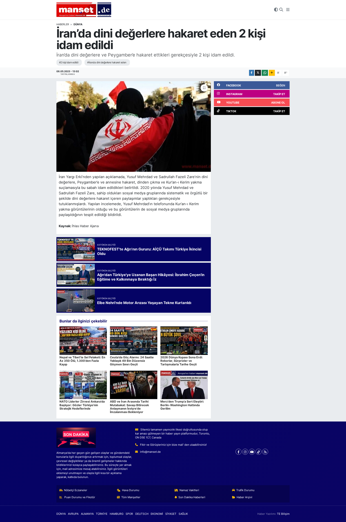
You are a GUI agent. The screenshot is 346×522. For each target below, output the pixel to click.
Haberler (62, 24)
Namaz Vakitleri (189, 490)
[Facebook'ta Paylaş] (251, 73)
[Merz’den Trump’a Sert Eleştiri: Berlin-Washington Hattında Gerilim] (184, 384)
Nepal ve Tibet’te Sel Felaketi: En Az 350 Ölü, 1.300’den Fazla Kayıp (82, 360)
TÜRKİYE (101, 514)
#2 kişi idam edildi (68, 62)
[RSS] (265, 452)
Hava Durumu (130, 490)
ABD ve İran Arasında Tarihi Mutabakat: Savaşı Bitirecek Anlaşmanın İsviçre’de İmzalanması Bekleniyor (129, 407)
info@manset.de (150, 451)
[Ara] (281, 9)
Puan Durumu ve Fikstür (79, 497)
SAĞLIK (183, 514)
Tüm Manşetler (130, 497)
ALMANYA (87, 514)
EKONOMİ (157, 514)
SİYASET (170, 514)
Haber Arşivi (244, 497)
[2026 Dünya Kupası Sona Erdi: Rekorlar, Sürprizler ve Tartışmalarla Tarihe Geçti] (184, 340)
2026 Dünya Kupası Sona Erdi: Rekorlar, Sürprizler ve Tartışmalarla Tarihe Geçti (181, 360)
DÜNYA (78, 24)
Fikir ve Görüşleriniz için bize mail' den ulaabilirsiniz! (173, 444)
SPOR (129, 514)
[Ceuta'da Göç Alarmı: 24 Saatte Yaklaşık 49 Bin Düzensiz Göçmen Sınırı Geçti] (133, 340)
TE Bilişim (283, 514)
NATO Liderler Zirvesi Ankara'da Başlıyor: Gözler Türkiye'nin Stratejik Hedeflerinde (82, 405)
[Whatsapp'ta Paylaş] (265, 73)
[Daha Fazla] (272, 73)
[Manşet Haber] (83, 10)
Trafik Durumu (245, 490)
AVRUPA (73, 514)
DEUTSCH (141, 514)
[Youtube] (252, 452)
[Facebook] (238, 452)
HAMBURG (116, 514)
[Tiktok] (258, 452)
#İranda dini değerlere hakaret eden (106, 62)
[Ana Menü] (288, 9)
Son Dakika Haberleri (191, 497)
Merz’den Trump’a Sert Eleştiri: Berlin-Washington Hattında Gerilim (182, 405)
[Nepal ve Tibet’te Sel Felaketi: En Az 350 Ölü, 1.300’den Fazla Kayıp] (83, 340)
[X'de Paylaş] (258, 73)
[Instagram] (245, 452)
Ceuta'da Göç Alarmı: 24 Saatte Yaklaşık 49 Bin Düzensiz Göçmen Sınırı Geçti (132, 360)
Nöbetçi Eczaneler (75, 490)
